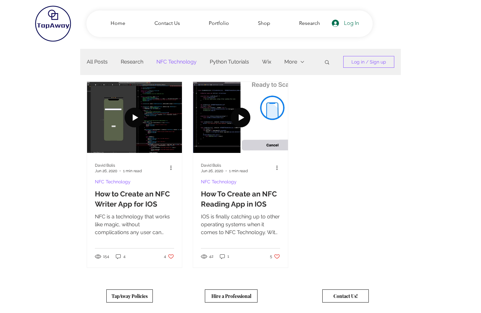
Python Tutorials (229, 62)
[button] (327, 62)
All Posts (97, 62)
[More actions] (173, 168)
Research (132, 62)
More (290, 62)
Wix (266, 62)
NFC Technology (176, 62)
